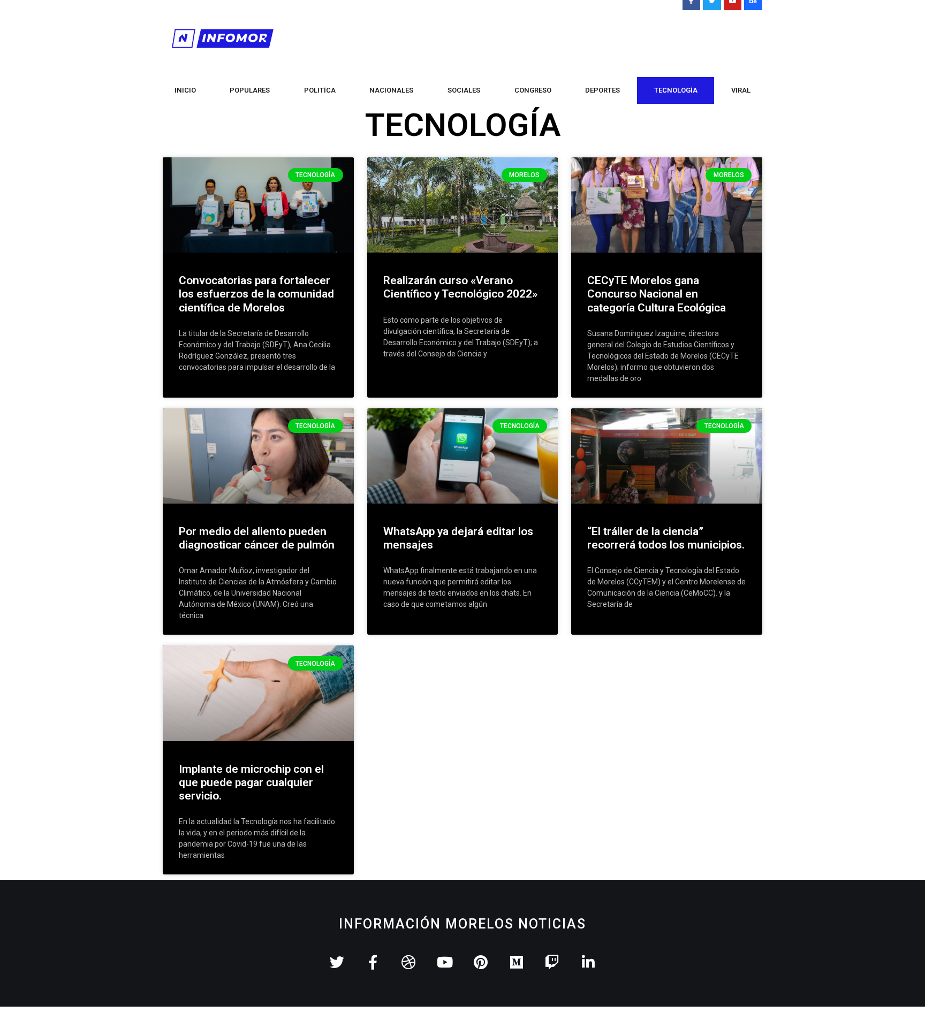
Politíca (320, 90)
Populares (250, 90)
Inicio (185, 90)
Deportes (602, 90)
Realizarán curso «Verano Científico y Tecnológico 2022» (460, 287)
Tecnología (675, 90)
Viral (740, 90)
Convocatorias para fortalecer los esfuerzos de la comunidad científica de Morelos (256, 294)
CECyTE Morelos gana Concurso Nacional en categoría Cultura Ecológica (656, 294)
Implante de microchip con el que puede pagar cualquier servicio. (251, 782)
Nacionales (391, 90)
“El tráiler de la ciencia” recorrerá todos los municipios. (666, 538)
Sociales (464, 90)
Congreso (532, 90)
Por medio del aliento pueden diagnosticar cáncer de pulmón (257, 538)
